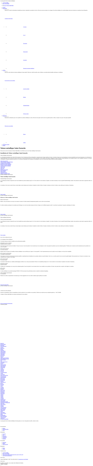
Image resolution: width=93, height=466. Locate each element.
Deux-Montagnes (3, 346)
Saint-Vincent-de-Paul (4, 375)
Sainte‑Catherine (3, 413)
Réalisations (5, 115)
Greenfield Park (3, 408)
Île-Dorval (2, 384)
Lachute (1, 368)
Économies (25, 43)
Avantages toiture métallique (5, 162)
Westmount (2, 393)
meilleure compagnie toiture (5, 173)
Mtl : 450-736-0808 (6, 3)
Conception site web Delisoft (23, 459)
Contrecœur (2, 418)
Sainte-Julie (2, 403)
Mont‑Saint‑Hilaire (3, 416)
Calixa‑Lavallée (3, 417)
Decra (4, 430)
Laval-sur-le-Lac (3, 376)
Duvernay (2, 371)
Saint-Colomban (3, 364)
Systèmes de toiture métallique (5, 165)
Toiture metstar (2, 171)
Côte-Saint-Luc (3, 382)
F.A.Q (24, 35)
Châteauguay (2, 410)
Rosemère (2, 350)
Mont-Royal (2, 389)
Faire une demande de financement (6, 303)
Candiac (1, 396)
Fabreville (2, 370)
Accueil (4, 7)
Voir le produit (3, 194)
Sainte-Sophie (2, 366)
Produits (4, 70)
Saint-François (2, 353)
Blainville (2, 343)
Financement (25, 51)
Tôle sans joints (26, 113)
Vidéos (24, 142)
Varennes (2, 405)
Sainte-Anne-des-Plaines (4, 357)
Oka (1, 360)
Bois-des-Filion (3, 344)
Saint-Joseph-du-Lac (3, 361)
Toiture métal (2, 166)
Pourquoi (4, 438)
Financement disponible (4, 284)
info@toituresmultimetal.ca (7, 455)
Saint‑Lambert (2, 409)
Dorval (1, 383)
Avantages (25, 60)
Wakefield (4, 442)
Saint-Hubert (2, 392)
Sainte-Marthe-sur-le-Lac (4, 358)
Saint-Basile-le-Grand (4, 401)
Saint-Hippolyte (3, 365)
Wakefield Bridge (26, 105)
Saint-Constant (2, 404)
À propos (24, 26)
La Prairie (2, 398)
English (4, 145)
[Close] (0, 465)
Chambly (2, 395)
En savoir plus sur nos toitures (10, 80)
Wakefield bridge (5, 429)
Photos (24, 134)
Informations (5, 8)
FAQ (3, 434)
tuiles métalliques (3, 170)
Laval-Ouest (2, 374)
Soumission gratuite (6, 144)
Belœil (1, 414)
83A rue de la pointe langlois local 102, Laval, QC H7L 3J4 (13, 454)
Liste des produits (26, 88)
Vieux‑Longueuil (3, 407)
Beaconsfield (2, 379)
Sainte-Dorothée (3, 377)
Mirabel (1, 349)
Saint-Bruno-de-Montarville (5, 402)
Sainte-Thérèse (2, 351)
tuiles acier (2, 168)
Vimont (1, 356)
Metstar (24, 97)
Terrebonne (2, 362)
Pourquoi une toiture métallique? (28, 68)
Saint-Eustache (2, 352)
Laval (1, 386)
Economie (4, 435)
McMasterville (2, 415)
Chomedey (2, 369)
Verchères (2, 406)
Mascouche (2, 348)
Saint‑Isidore (2, 412)
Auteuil (1, 373)
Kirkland (1, 385)
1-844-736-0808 (5, 2)
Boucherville (2, 380)
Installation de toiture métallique (5, 163)
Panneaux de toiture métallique (5, 164)
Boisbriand (2, 345)
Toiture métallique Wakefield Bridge (6, 161)
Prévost (1, 363)
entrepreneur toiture (3, 172)
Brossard (1, 381)
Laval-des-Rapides (3, 372)
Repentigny (2, 391)
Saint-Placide (2, 367)
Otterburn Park (2, 399)
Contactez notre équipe (9, 18)
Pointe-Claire (2, 390)
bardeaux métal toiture (4, 169)
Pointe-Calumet (3, 359)
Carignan (2, 397)
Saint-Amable (2, 400)
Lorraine (1, 347)
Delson (1, 411)
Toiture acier (2, 167)
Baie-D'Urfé (2, 378)
